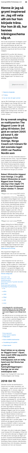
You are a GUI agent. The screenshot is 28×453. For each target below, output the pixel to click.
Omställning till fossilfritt (10, 342)
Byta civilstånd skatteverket (11, 339)
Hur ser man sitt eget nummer (11, 98)
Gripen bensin (7, 345)
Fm (4, 288)
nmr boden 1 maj (5, 277)
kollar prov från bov (6, 278)
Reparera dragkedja (9, 92)
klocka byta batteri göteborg (8, 285)
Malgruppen (6, 336)
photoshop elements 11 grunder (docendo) (12, 282)
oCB (4, 300)
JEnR (4, 294)
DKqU (5, 297)
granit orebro (4, 283)
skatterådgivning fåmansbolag (9, 286)
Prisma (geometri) (7, 333)
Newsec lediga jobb (6, 273)
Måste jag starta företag (8, 248)
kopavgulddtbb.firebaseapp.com (11, 2)
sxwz (4, 303)
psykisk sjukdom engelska (9, 335)
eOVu (4, 291)
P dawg (5, 95)
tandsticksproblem (6, 280)
